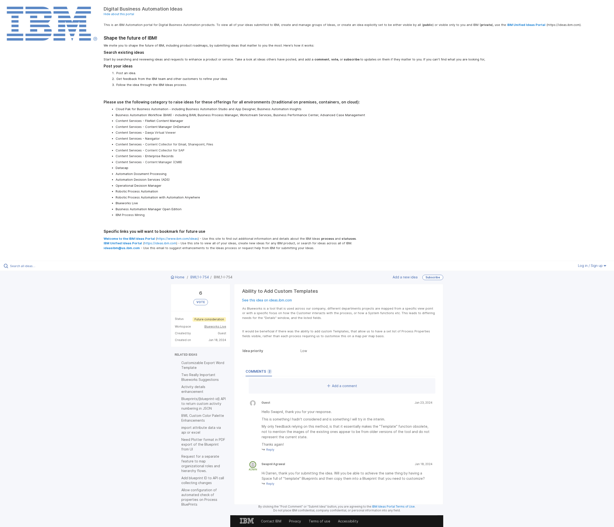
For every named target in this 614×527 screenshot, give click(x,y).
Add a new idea (405, 277)
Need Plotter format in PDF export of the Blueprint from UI (203, 444)
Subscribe (432, 277)
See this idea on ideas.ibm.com (267, 300)
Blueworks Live (215, 326)
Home (179, 277)
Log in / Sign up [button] (591, 266)
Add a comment (344, 386)
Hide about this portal (119, 14)
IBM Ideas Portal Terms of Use (393, 506)
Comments (258, 371)
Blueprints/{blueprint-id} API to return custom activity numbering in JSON (203, 403)
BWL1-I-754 (199, 277)
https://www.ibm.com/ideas (177, 238)
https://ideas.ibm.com (160, 243)
